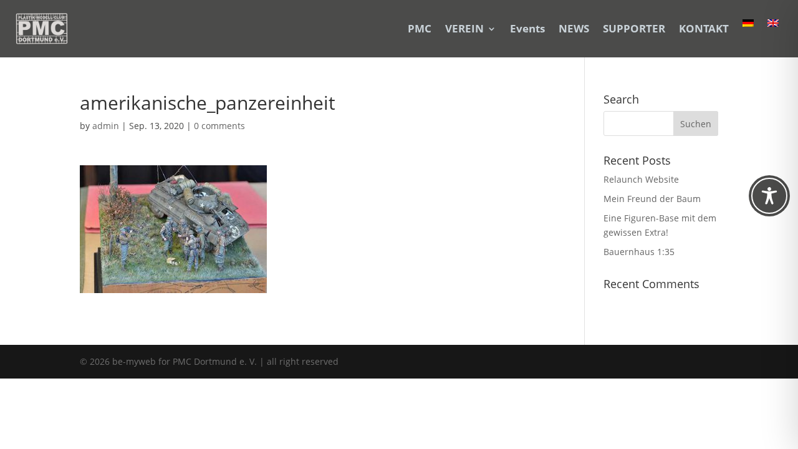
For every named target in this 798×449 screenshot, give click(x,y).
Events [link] (527, 28)
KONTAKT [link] (704, 28)
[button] (695, 123)
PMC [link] (419, 28)
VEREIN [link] (464, 28)
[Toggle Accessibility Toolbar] (769, 195)
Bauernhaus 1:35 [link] (639, 252)
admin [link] (105, 126)
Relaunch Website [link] (641, 179)
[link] (41, 28)
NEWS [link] (574, 28)
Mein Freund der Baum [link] (652, 199)
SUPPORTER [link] (634, 28)
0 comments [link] (219, 126)
